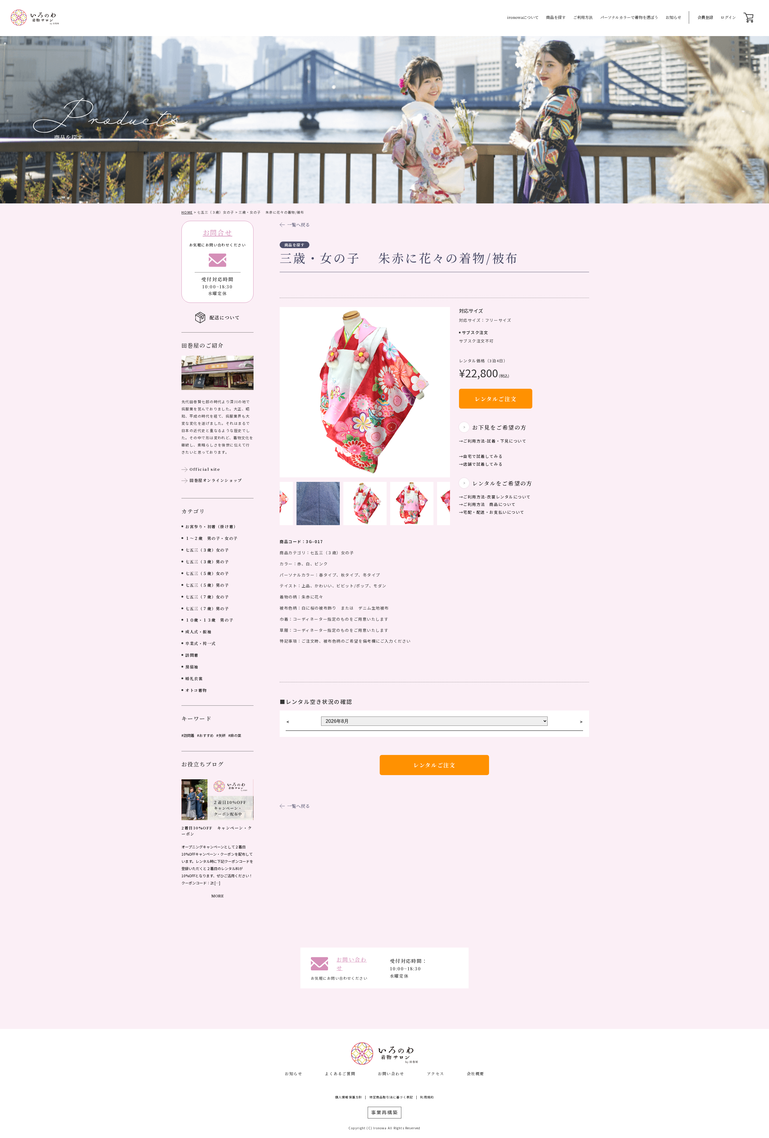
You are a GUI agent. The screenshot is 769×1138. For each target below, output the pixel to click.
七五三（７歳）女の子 (207, 597)
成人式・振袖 (198, 631)
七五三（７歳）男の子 (207, 608)
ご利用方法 (583, 17)
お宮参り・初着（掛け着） (211, 526)
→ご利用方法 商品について (487, 504)
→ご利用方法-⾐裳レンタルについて (495, 497)
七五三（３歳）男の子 (207, 561)
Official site (205, 469)
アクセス (435, 1073)
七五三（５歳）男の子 (207, 585)
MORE (217, 896)
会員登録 (705, 17)
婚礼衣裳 (194, 678)
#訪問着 (187, 735)
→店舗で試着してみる (481, 464)
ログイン (728, 17)
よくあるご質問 (340, 1073)
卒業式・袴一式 (200, 643)
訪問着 (192, 655)
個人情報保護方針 (348, 1097)
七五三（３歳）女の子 (207, 550)
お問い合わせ (391, 1073)
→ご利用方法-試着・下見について (493, 441)
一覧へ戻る (298, 224)
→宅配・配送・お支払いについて (491, 512)
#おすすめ (205, 735)
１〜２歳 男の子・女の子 (211, 538)
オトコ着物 (196, 690)
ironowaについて (523, 17)
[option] (365, 392)
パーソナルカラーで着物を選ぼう (629, 17)
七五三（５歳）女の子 (207, 573)
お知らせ (673, 17)
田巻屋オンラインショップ (216, 480)
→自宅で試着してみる (481, 456)
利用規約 (427, 1097)
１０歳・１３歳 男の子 (209, 620)
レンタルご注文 (496, 399)
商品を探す (556, 17)
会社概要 (475, 1073)
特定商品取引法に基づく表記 (391, 1097)
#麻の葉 (234, 735)
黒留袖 (192, 667)
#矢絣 (221, 735)
